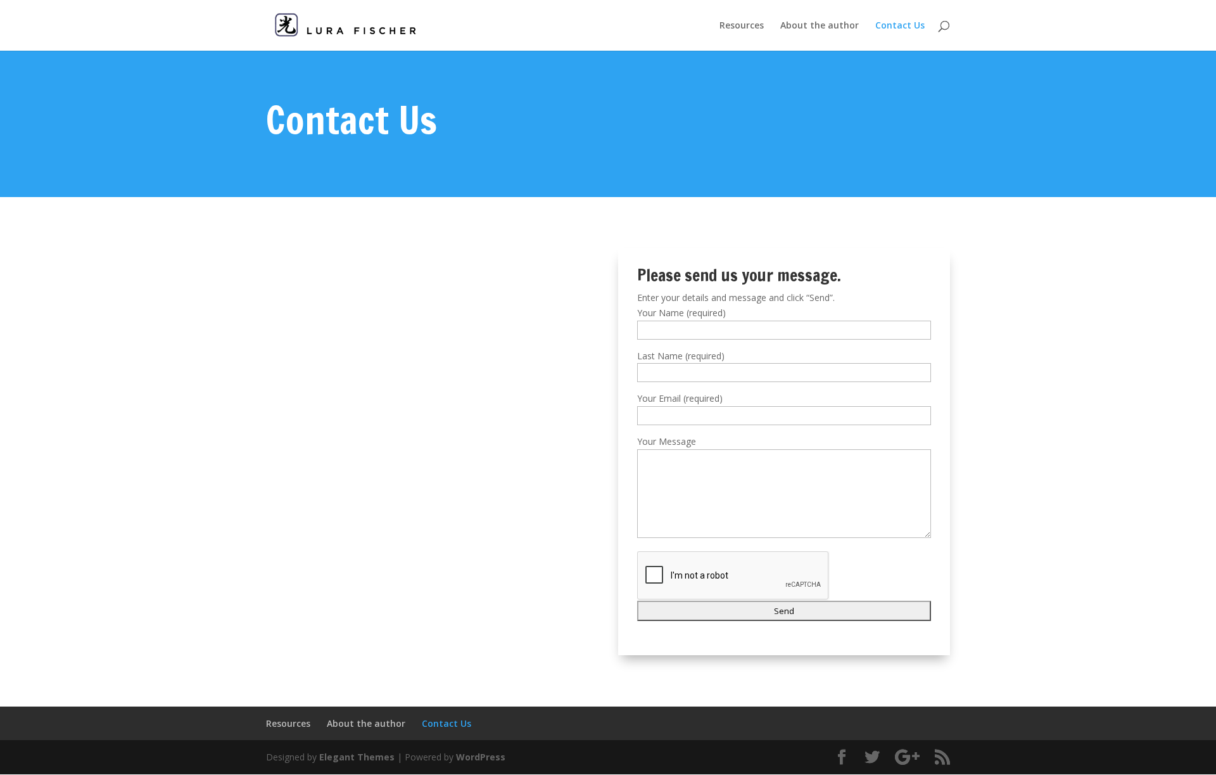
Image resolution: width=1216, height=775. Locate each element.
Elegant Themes (357, 757)
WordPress (480, 757)
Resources (741, 26)
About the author (819, 26)
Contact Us (900, 26)
